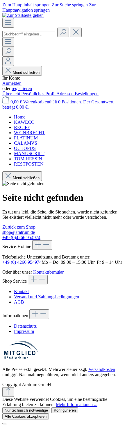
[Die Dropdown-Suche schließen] (76, 32)
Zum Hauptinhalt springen (27, 4)
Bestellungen (87, 93)
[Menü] (8, 23)
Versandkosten (101, 369)
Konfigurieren (65, 410)
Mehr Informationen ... (76, 404)
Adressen (65, 93)
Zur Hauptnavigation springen (49, 7)
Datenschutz (25, 326)
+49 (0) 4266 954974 (22, 262)
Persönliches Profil (38, 93)
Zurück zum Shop (18, 227)
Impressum (24, 331)
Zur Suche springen (70, 4)
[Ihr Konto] (8, 61)
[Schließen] (4, 423)
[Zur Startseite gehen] (23, 15)
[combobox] (29, 34)
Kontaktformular (48, 272)
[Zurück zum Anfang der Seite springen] (8, 392)
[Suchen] (63, 32)
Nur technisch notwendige (26, 410)
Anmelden (12, 83)
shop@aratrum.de (18, 232)
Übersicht (11, 93)
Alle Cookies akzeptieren (26, 416)
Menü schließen (26, 72)
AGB (19, 301)
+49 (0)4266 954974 (21, 237)
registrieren (22, 88)
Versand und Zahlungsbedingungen (46, 296)
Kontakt (21, 291)
